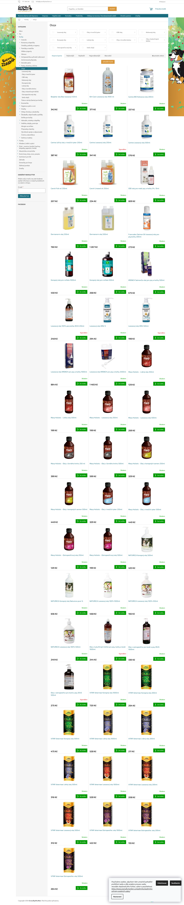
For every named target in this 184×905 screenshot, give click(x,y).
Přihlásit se (24, 196)
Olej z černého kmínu (29, 89)
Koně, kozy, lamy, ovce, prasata (29, 154)
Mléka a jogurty (26, 51)
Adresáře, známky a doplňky (30, 120)
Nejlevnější (70, 56)
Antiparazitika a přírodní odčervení (33, 57)
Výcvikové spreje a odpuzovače (31, 132)
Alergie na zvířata (27, 126)
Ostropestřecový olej (29, 94)
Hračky (23, 109)
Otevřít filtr (108, 62)
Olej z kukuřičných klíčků (30, 91)
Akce (20, 31)
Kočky (21, 37)
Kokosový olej (26, 80)
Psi (20, 34)
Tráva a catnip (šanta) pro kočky (31, 100)
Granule (24, 40)
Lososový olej (26, 71)
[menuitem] (28, 15)
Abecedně (108, 56)
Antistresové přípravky (29, 60)
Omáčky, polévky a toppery (30, 45)
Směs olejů (25, 97)
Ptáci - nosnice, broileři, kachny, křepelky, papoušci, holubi (29, 147)
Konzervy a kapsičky (28, 42)
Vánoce (23, 54)
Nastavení (117, 896)
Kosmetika (24, 103)
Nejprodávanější (94, 56)
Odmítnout (161, 883)
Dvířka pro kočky (26, 117)
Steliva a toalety (26, 138)
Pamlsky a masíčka (27, 48)
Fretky (21, 141)
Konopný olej (26, 83)
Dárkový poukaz (24, 165)
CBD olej (25, 77)
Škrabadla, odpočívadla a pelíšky (32, 115)
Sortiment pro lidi (25, 157)
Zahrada (21, 160)
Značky (21, 168)
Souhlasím (175, 883)
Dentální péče (26, 63)
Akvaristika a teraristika (27, 151)
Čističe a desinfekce (28, 135)
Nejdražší (81, 56)
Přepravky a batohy (27, 129)
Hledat (112, 9)
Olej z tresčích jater (28, 74)
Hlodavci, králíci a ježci (26, 143)
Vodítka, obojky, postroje (29, 123)
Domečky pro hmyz (25, 162)
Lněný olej (25, 86)
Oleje (23, 68)
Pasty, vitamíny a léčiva (29, 66)
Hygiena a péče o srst (28, 106)
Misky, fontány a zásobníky (30, 112)
